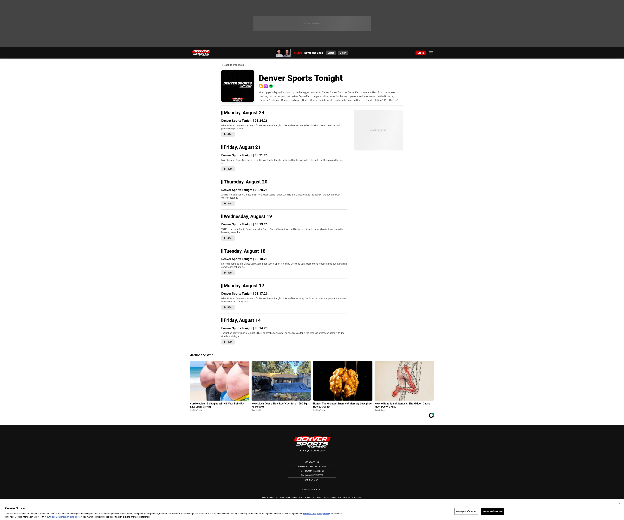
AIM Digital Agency (312, 489)
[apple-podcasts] (266, 86)
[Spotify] (271, 86)
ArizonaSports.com (272, 497)
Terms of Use (309, 513)
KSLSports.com (311, 497)
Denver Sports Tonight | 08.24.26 (244, 121)
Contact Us (312, 462)
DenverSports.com (292, 497)
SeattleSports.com (352, 497)
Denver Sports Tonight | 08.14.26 (244, 328)
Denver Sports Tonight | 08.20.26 (244, 190)
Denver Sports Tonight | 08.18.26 (244, 259)
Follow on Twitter (312, 475)
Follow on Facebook (312, 471)
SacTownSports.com (330, 497)
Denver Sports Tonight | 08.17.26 (244, 293)
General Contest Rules (312, 466)
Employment (312, 479)
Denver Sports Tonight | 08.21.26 (244, 155)
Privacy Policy (323, 513)
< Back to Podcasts (233, 64)
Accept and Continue (492, 511)
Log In (420, 53)
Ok (620, 503)
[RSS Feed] (261, 86)
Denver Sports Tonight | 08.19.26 (244, 224)
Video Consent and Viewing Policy (66, 516)
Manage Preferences (466, 511)
